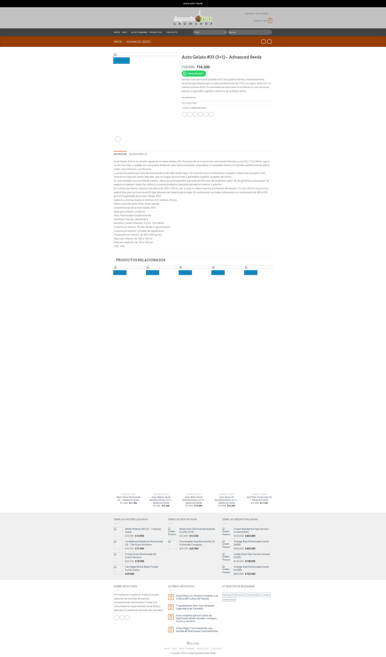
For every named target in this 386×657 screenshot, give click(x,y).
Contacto (171, 32)
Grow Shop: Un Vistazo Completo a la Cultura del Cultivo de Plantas (197, 597)
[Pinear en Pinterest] (200, 114)
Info (124, 32)
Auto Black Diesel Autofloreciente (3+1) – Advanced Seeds (193, 500)
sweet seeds (229, 599)
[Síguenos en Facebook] (116, 617)
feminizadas (253, 594)
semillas (266, 594)
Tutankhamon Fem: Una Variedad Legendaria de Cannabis (195, 607)
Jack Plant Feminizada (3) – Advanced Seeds (259, 498)
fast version (240, 594)
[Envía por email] (195, 114)
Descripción (120, 154)
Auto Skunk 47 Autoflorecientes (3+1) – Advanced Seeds (227, 500)
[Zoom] (118, 139)
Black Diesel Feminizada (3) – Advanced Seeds (128, 498)
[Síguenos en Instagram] (122, 617)
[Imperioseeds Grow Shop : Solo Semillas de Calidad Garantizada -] (193, 17)
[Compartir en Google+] (206, 114)
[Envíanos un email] (127, 617)
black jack (227, 594)
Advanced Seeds (138, 41)
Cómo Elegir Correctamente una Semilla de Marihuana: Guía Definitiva (197, 630)
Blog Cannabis (139, 32)
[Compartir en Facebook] (184, 114)
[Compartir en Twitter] (189, 114)
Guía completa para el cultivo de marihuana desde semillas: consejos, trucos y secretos (196, 618)
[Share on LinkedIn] (211, 114)
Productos (155, 32)
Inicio (117, 32)
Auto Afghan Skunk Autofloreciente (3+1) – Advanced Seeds (161, 500)
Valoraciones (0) (138, 154)
